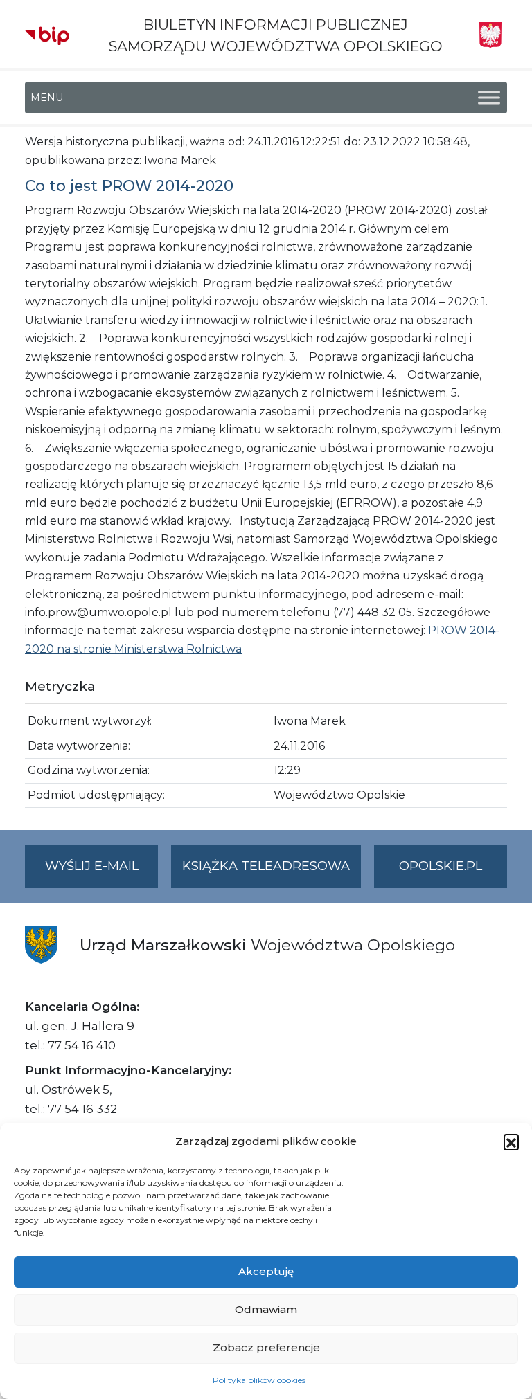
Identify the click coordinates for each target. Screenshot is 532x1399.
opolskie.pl (440, 866)
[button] (511, 1141)
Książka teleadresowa (266, 866)
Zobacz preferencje (266, 1347)
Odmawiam (266, 1309)
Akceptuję (266, 1271)
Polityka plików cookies (259, 1380)
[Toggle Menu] (489, 98)
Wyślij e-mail (101, 873)
